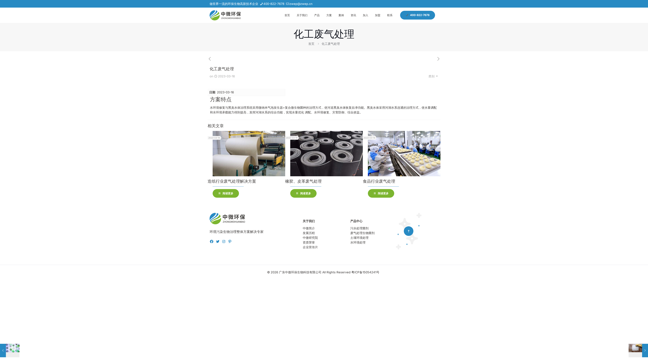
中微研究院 (310, 237)
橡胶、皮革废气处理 (303, 181)
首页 (311, 44)
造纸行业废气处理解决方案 (232, 181)
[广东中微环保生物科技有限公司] (225, 15)
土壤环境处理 (359, 237)
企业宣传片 (310, 247)
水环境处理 (358, 242)
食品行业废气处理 (379, 181)
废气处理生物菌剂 (362, 233)
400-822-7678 (273, 4)
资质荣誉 (309, 242)
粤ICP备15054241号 (365, 272)
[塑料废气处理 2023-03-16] (9, 350)
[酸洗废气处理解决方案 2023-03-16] (638, 350)
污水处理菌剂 (359, 228)
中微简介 (309, 228)
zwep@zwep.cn (301, 4)
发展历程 (309, 233)
